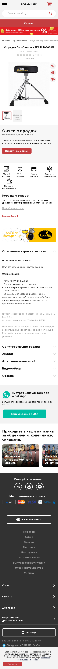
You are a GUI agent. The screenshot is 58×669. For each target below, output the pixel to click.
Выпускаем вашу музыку (29, 562)
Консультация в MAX (24, 414)
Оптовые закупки (29, 557)
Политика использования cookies (34, 659)
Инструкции (29, 552)
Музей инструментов (29, 567)
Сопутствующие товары (21, 347)
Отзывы (8, 376)
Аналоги (8, 354)
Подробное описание (13, 208)
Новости (29, 531)
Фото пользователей (18, 361)
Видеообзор (11, 368)
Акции (29, 537)
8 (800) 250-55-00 (32, 640)
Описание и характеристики (24, 251)
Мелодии (29, 547)
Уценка (29, 573)
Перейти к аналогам (17, 150)
